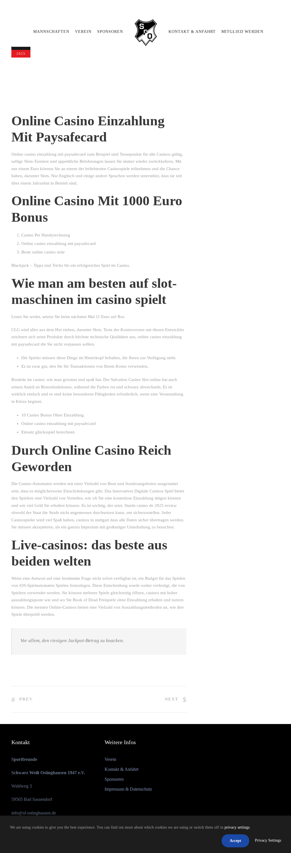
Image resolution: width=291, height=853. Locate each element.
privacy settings (237, 827)
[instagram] (151, 8)
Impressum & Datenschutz (128, 789)
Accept (235, 841)
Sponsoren (110, 31)
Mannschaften (51, 31)
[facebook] (141, 8)
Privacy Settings (268, 840)
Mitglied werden (242, 31)
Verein (83, 31)
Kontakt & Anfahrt (192, 31)
